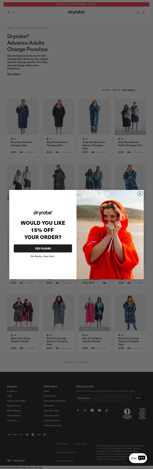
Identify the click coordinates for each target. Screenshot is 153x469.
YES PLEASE (43, 248)
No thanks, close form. (43, 256)
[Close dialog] (140, 193)
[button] (138, 458)
